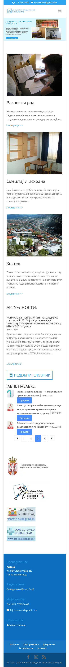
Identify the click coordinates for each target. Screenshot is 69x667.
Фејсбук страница (16, 625)
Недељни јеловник (32, 375)
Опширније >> (15, 125)
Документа (49, 644)
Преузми (24, 400)
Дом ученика (31, 644)
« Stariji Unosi (14, 363)
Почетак (14, 644)
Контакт (42, 648)
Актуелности (26, 648)
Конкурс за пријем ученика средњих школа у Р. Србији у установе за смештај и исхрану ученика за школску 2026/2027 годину (34, 321)
